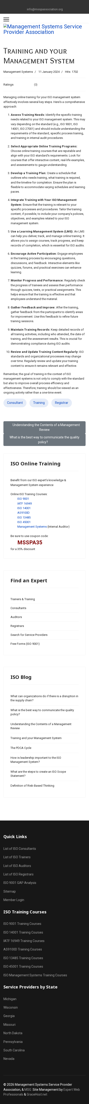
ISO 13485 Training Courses (23, 958)
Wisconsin (10, 1007)
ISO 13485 (24, 517)
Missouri (9, 1024)
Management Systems (18, 71)
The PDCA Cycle (20, 748)
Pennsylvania (13, 1042)
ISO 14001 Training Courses (23, 932)
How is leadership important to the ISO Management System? (35, 760)
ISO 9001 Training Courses (22, 924)
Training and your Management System (36, 738)
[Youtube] (41, 4)
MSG (27, 1089)
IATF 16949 (24, 503)
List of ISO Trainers (17, 857)
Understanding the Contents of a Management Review (40, 726)
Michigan (9, 999)
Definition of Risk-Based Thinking (32, 785)
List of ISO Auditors (17, 866)
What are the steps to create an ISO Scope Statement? (38, 773)
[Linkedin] (48, 4)
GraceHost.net (37, 1094)
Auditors (16, 617)
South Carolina (14, 1050)
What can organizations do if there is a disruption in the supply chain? (44, 698)
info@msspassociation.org (45, 9)
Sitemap (9, 891)
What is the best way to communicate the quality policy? (42, 712)
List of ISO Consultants (19, 848)
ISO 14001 (24, 508)
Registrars (17, 626)
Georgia (9, 1016)
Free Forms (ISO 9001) (25, 643)
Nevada (8, 1059)
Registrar (61, 403)
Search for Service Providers (28, 635)
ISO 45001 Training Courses (23, 966)
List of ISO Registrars (18, 874)
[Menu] (6, 19)
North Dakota (12, 1033)
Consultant (15, 403)
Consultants (18, 608)
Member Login (13, 900)
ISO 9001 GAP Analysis (19, 883)
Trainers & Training (22, 599)
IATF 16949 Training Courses (23, 941)
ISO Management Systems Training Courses (35, 975)
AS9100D (23, 512)
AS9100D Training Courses (22, 949)
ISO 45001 (24, 522)
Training (39, 403)
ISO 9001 (23, 498)
